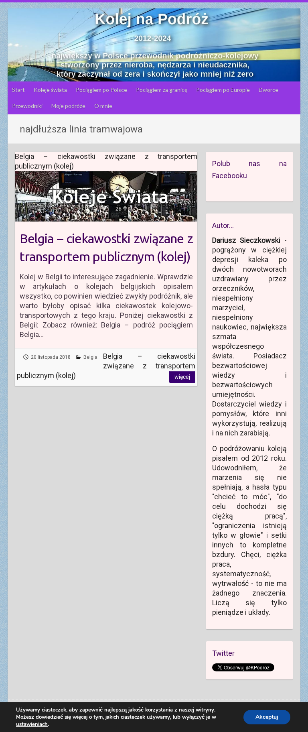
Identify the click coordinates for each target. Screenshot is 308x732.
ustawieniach (32, 724)
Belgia (90, 357)
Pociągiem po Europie (223, 89)
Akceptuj (266, 717)
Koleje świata (50, 89)
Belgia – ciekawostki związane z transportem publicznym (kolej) (106, 247)
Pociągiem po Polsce (101, 89)
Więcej (182, 377)
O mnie (103, 105)
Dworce (268, 89)
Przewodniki (27, 105)
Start (18, 89)
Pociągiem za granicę (161, 89)
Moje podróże (68, 105)
